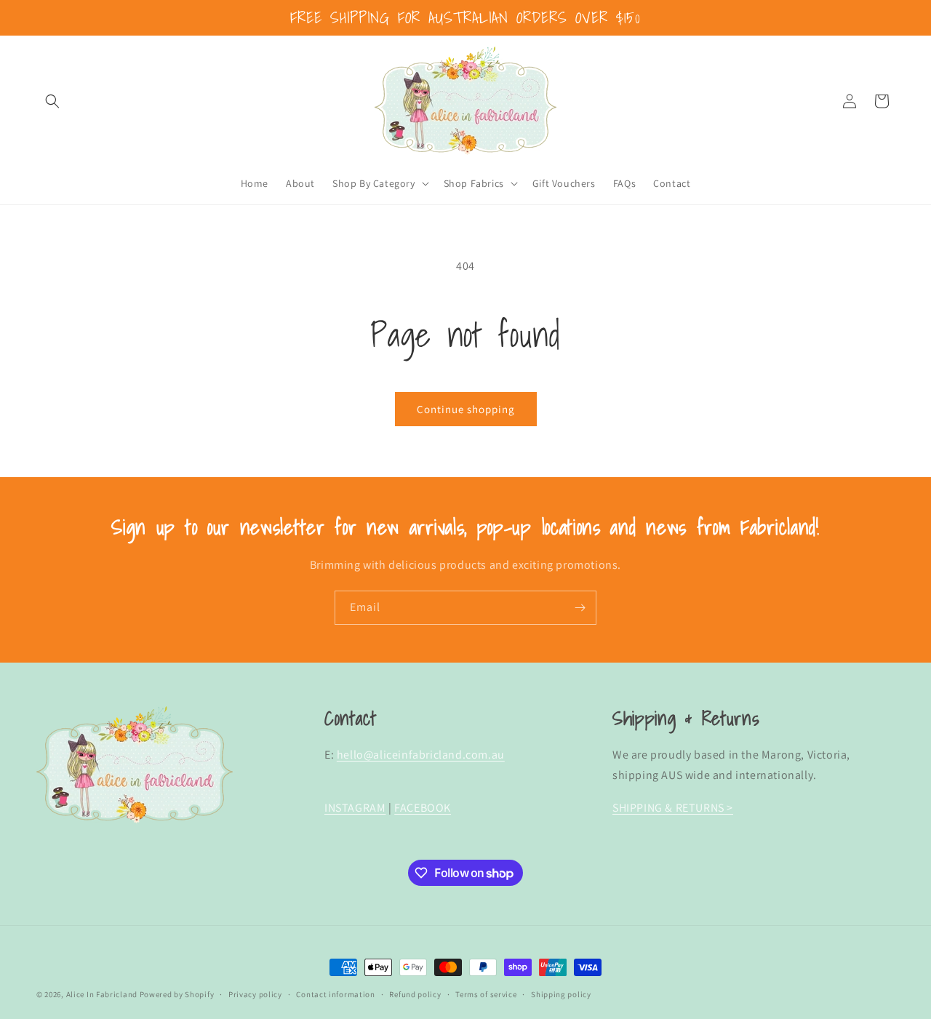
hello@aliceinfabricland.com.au (421, 754)
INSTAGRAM (354, 807)
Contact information (335, 994)
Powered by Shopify (177, 994)
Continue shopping (466, 409)
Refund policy (415, 994)
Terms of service (485, 994)
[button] (52, 101)
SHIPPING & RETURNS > (672, 807)
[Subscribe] (580, 608)
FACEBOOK (422, 807)
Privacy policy (255, 994)
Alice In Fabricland (101, 994)
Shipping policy (561, 994)
